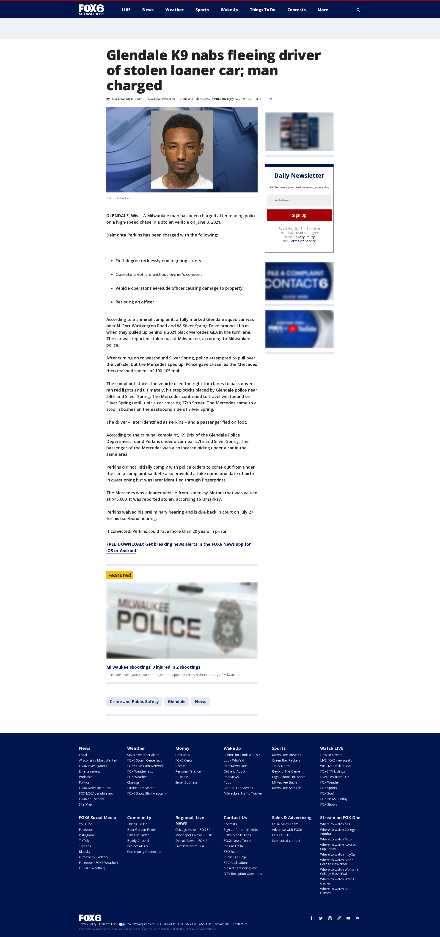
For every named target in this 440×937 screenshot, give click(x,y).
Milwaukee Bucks (285, 782)
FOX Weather (137, 777)
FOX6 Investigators (93, 766)
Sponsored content (286, 840)
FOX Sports (328, 788)
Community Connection (144, 851)
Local (83, 755)
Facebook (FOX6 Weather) (98, 862)
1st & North (281, 766)
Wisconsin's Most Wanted (98, 760)
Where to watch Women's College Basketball (339, 871)
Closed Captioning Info (240, 868)
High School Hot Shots (288, 777)
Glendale (177, 701)
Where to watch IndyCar (338, 854)
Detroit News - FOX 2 (191, 840)
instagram (330, 918)
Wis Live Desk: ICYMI (335, 766)
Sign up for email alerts (241, 829)
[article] (182, 620)
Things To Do (137, 824)
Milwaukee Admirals (287, 788)
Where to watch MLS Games (335, 891)
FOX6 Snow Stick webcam (146, 793)
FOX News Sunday (333, 799)
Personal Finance (188, 771)
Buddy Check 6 (138, 840)
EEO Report (232, 851)
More (323, 9)
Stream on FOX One (340, 817)
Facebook (86, 829)
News (200, 701)
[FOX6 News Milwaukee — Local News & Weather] (94, 9)
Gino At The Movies (238, 788)
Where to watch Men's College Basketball (337, 862)
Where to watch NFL (335, 824)
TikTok (84, 840)
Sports (279, 748)
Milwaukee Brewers (286, 755)
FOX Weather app (140, 771)
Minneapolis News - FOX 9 (194, 835)
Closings (133, 782)
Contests (230, 824)
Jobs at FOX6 (233, 846)
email (357, 918)
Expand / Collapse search (358, 9)
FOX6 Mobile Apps (237, 835)
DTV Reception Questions (243, 873)
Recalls (180, 766)
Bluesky (84, 851)
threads (339, 918)
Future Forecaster (140, 788)
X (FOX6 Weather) (92, 868)
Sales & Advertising (292, 817)
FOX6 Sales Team (285, 824)
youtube (348, 918)
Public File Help (235, 857)
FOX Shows (328, 804)
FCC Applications (236, 862)
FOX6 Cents (184, 760)
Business (182, 777)
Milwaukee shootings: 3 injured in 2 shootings (153, 667)
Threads (85, 846)
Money (182, 748)
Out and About (234, 771)
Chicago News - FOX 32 (192, 829)
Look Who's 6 (234, 760)
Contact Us (235, 817)
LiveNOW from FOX (334, 777)
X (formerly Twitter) (93, 857)
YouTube (85, 824)
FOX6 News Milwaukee (161, 99)
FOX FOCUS (281, 835)
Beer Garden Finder (141, 829)
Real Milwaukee (235, 766)
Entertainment (89, 771)
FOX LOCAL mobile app (96, 793)
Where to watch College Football (338, 831)
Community (139, 817)
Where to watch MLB (336, 839)
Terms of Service (302, 241)
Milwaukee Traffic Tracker (243, 793)
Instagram (86, 835)
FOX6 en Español (91, 799)
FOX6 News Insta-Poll (95, 788)
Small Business (186, 782)
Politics (84, 782)
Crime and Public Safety (195, 99)
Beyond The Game (286, 771)
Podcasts (86, 777)
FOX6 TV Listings (332, 771)
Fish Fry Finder (138, 835)
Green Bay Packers (286, 760)
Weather (136, 748)
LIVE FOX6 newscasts (336, 760)
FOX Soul (327, 793)
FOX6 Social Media (97, 817)
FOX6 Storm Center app (144, 760)
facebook (311, 918)
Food (227, 782)
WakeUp (232, 748)
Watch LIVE (332, 748)
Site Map (85, 804)
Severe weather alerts (143, 755)
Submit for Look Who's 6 (242, 755)
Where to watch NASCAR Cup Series (338, 846)
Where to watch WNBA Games (337, 881)
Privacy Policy (304, 237)
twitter (320, 918)
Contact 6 (182, 755)
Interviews (231, 777)
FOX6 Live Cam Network (145, 766)
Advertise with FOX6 (287, 829)
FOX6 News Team (237, 840)
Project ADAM (137, 846)
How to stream (331, 755)
